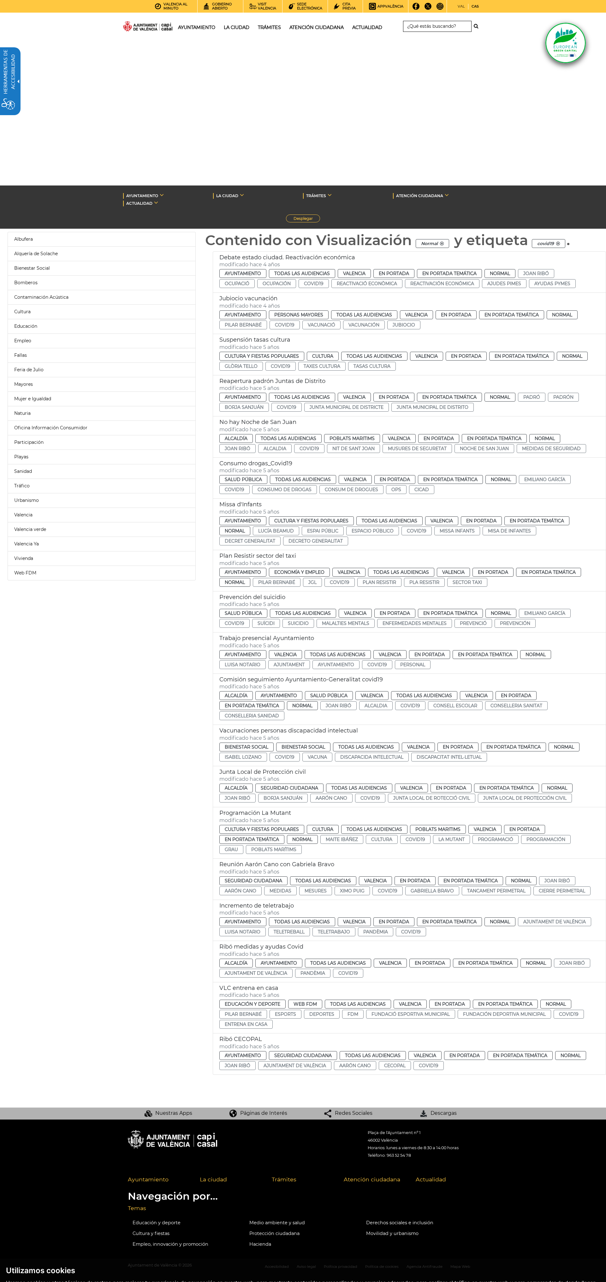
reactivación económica (442, 283)
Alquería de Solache (36, 253)
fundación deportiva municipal (504, 1014)
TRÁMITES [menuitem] (269, 27)
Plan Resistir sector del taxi (257, 555)
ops (396, 489)
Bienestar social (246, 747)
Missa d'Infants (240, 504)
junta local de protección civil (525, 798)
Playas (21, 457)
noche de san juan (484, 448)
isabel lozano (243, 757)
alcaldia (275, 448)
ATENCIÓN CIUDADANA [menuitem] (316, 27)
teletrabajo (334, 932)
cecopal (395, 1065)
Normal (500, 273)
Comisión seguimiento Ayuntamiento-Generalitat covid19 (301, 679)
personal (412, 664)
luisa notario (242, 664)
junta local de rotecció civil (431, 798)
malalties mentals (345, 623)
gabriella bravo (432, 891)
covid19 (314, 283)
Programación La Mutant (255, 812)
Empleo (22, 341)
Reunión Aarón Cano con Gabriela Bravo (276, 864)
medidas (280, 891)
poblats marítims (273, 849)
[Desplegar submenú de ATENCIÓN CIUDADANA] (447, 195)
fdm (353, 1014)
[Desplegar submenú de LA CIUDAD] (242, 195)
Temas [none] (137, 1208)
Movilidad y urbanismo (392, 1233)
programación (545, 839)
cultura (381, 839)
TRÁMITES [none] (316, 195)
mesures (316, 891)
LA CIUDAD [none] (227, 195)
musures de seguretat (417, 448)
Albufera (23, 239)
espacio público (373, 531)
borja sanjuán (244, 407)
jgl (312, 582)
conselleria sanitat (516, 706)
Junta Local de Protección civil (262, 771)
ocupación (277, 283)
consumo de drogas (285, 489)
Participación (29, 442)
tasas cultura (372, 366)
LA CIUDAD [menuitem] (236, 27)
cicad (421, 489)
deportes (321, 1014)
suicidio (298, 623)
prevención (515, 623)
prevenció (473, 623)
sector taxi (467, 582)
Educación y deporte (252, 1004)
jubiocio (404, 325)
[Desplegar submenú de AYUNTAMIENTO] (162, 195)
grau (231, 849)
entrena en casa (246, 1024)
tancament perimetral (496, 891)
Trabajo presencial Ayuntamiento (266, 638)
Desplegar (307, 219)
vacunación (363, 325)
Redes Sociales (353, 1113)
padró (531, 397)
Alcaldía (236, 438)
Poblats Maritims (352, 438)
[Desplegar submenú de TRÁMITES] (330, 195)
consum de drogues (351, 489)
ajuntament (289, 664)
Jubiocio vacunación (248, 298)
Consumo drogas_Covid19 (255, 463)
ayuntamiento (336, 664)
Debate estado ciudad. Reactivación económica (287, 257)
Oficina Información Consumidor (50, 428)
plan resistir (379, 582)
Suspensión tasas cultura (254, 339)
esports (285, 1014)
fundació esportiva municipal (410, 1014)
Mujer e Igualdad (32, 399)
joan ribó (536, 273)
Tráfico (22, 486)
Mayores (23, 384)
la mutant (451, 839)
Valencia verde (30, 529)
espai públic (322, 531)
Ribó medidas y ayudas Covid (261, 946)
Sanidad (23, 471)
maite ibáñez (342, 839)
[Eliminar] (442, 243)
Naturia (22, 413)
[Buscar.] (478, 26)
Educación (25, 326)
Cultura (22, 312)
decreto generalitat (315, 541)
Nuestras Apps (173, 1113)
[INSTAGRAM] (440, 8)
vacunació (321, 325)
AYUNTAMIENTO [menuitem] (196, 27)
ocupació (237, 283)
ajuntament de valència (554, 922)
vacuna (317, 757)
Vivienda (23, 558)
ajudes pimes (504, 283)
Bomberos (26, 282)
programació (495, 839)
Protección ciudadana (274, 1233)
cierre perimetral (562, 891)
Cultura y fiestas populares (262, 356)
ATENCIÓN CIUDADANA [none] (419, 195)
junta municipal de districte (346, 407)
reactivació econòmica (367, 283)
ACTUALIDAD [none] (139, 203)
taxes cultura (322, 366)
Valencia (23, 515)
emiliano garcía (544, 479)
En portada (394, 273)
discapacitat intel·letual (449, 757)
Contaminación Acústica (41, 297)
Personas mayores (298, 315)
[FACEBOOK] (416, 8)
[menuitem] (159, 1180)
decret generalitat (250, 541)
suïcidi (266, 623)
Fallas (20, 355)
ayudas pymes (552, 283)
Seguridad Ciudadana (289, 788)
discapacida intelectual (371, 757)
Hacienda (260, 1244)
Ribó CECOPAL (240, 1039)
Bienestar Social (32, 268)
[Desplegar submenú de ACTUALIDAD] (156, 202)
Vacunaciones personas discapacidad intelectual (288, 730)
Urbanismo (26, 500)
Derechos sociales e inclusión (399, 1223)
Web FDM (25, 573)
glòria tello (241, 366)
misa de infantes (509, 531)
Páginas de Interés (263, 1113)
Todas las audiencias (302, 273)
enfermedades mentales (415, 623)
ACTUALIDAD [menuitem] (367, 27)
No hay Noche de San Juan (257, 422)
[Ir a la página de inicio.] (136, 27)
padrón (563, 397)
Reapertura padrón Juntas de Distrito (272, 381)
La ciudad (213, 1179)
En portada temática (449, 273)
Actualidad (431, 1179)
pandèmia (375, 932)
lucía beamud (276, 531)
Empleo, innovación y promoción (170, 1244)
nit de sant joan (353, 448)
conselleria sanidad (252, 716)
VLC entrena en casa (248, 988)
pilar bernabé (243, 325)
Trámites (284, 1179)
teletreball (289, 932)
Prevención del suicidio (252, 597)
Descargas (444, 1113)
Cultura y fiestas (151, 1233)
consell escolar (455, 706)
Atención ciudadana (372, 1179)
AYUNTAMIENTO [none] (142, 195)
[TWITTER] (428, 8)
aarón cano (331, 798)
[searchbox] (437, 26)
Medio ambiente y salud (277, 1223)
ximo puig (352, 891)
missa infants (457, 531)
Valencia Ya (26, 544)
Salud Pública (243, 479)
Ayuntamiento (243, 273)
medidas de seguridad (551, 448)
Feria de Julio (29, 370)
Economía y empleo (299, 572)
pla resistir (424, 582)
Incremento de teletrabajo (256, 905)
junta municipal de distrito (432, 407)
